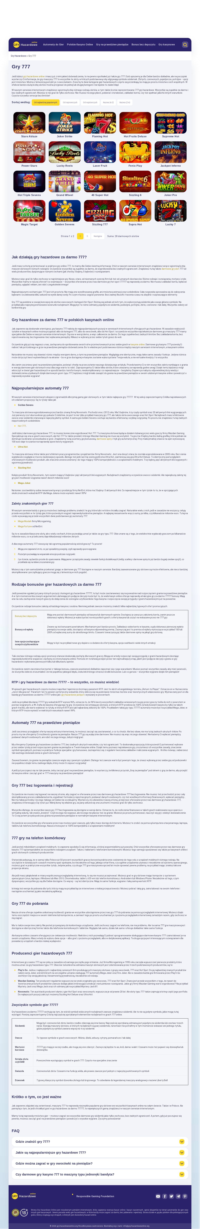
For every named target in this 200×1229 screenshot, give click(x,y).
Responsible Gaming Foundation (95, 1196)
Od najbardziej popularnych (45, 102)
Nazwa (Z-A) (125, 102)
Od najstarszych (90, 102)
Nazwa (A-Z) (108, 102)
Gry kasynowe (166, 44)
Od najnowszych (70, 102)
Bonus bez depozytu (143, 44)
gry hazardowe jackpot (72, 695)
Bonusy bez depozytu (26, 616)
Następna (98, 236)
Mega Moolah (24, 521)
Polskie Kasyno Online (80, 44)
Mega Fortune (25, 526)
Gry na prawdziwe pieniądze (112, 44)
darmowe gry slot (170, 269)
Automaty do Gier (53, 44)
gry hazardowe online (34, 76)
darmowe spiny (104, 439)
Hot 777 (22, 426)
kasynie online (138, 344)
